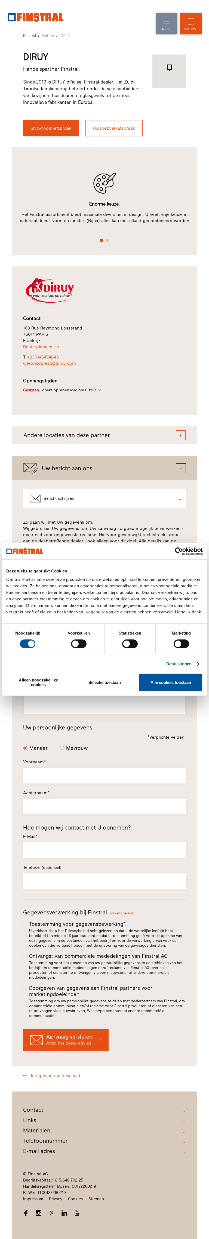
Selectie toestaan (104, 682)
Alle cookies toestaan (170, 682)
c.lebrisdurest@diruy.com (49, 363)
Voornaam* (34, 761)
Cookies (75, 1198)
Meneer (38, 748)
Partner (47, 35)
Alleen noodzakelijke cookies (38, 682)
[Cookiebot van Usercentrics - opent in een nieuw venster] (179, 551)
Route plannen (37, 346)
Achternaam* (36, 792)
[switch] (79, 643)
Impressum (33, 1198)
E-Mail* (30, 836)
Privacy (55, 1198)
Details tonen (179, 663)
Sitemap (96, 1198)
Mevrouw (77, 748)
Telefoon (42, 867)
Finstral (29, 35)
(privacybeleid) (121, 913)
